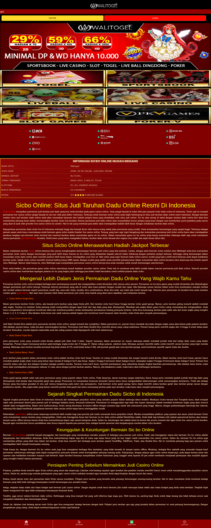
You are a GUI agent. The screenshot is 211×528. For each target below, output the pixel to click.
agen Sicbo (20, 414)
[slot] (158, 78)
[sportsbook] (52, 96)
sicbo (31, 251)
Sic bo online (18, 435)
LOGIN (155, 18)
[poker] (52, 115)
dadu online (22, 293)
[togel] (52, 78)
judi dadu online (29, 238)
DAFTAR (52, 18)
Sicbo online (9, 212)
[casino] (158, 96)
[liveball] (158, 115)
